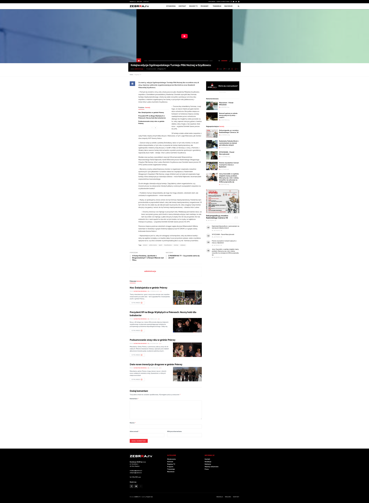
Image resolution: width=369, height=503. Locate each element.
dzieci (145, 245)
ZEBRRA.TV (137, 497)
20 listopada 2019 (225, 156)
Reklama (208, 464)
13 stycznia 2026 (153, 343)
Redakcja (208, 461)
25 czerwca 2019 (225, 135)
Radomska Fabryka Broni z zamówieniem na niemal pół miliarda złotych (229, 143)
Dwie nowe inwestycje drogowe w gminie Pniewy (156, 364)
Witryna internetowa (174, 431)
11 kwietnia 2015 (225, 120)
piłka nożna (153, 245)
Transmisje (171, 469)
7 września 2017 (225, 147)
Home (131, 74)
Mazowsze (228, 6)
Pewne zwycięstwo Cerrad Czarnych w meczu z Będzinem (229, 165)
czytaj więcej (136, 302)
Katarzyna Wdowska (140, 291)
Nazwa (133, 423)
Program (170, 466)
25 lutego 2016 (224, 169)
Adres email (134, 431)
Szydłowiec (168, 245)
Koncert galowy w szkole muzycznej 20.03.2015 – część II (228, 115)
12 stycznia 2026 (153, 368)
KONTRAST (182, 6)
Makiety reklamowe (211, 466)
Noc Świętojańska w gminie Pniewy (151, 112)
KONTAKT (146, 1)
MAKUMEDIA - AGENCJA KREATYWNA (219, 1)
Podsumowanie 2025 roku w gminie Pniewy (152, 339)
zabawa (182, 245)
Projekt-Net (149, 497)
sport (160, 245)
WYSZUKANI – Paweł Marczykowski (223, 234)
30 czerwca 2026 (154, 291)
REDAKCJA (133, 1)
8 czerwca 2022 (151, 69)
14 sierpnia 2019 (224, 107)
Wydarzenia (171, 6)
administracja (138, 69)
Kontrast (170, 461)
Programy (205, 6)
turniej (176, 245)
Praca (207, 469)
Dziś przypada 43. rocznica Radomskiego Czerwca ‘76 (217, 217)
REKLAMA (139, 1)
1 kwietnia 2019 (224, 184)
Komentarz (134, 399)
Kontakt (207, 459)
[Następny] (155, 127)
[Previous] (152, 127)
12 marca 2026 (153, 319)
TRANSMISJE (217, 6)
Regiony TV (193, 6)
